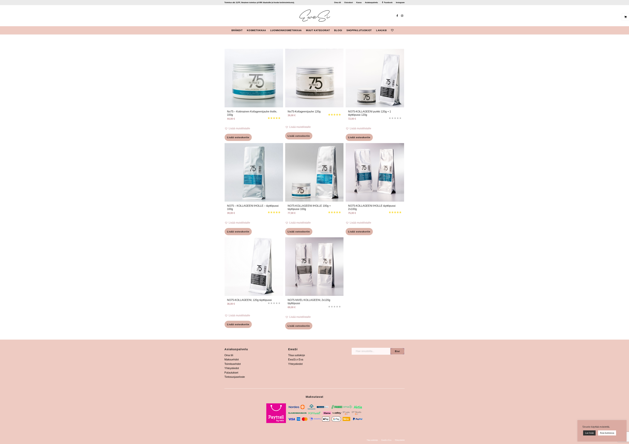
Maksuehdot (231, 359)
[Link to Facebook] (397, 15)
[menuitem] (338, 2)
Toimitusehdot (232, 364)
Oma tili (337, 2)
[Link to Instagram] (402, 15)
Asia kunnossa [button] (607, 433)
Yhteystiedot (231, 368)
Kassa (359, 2)
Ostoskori (348, 2)
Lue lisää (589, 433)
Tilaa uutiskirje (296, 355)
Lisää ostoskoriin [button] (238, 137)
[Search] (398, 30)
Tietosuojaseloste (234, 376)
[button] (254, 128)
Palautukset (231, 372)
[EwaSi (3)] (315, 15)
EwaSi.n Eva (295, 359)
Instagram (400, 2)
